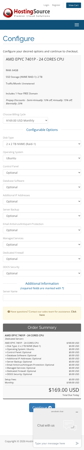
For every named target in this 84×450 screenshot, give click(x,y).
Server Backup (11, 209)
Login (46, 5)
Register (56, 5)
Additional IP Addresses (16, 195)
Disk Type (8, 137)
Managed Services (13, 238)
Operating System (13, 152)
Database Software (13, 181)
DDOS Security (11, 267)
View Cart (74, 5)
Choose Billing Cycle (14, 114)
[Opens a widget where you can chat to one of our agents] (57, 428)
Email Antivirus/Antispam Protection (23, 224)
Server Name (10, 291)
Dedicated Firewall (13, 252)
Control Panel (11, 166)
